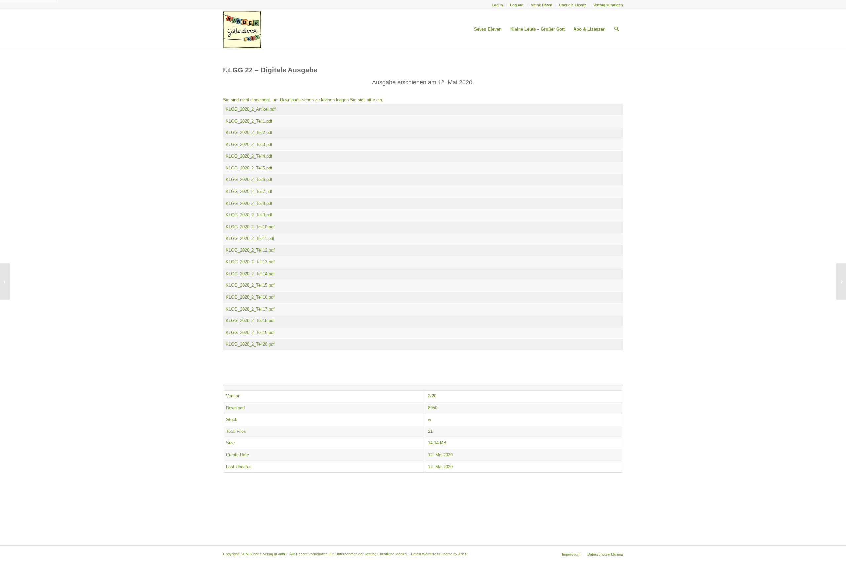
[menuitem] (497, 5)
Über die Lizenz (572, 5)
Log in (497, 5)
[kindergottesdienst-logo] (242, 29)
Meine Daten (541, 5)
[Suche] (616, 29)
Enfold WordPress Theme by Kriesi (439, 554)
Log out (517, 5)
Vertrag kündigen (608, 5)
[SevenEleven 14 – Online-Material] (5, 281)
